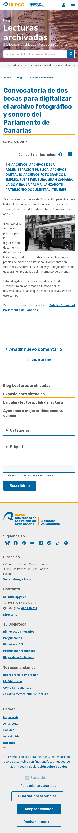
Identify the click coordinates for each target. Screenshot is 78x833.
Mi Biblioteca (12, 681)
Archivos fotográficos (44, 174)
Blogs (20, 77)
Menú (73, 5)
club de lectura (37, 694)
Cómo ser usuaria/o (17, 687)
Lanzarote (53, 184)
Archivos (19, 164)
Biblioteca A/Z (13, 644)
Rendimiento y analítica (38, 786)
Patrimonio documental (28, 189)
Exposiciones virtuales (24, 394)
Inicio (7, 77)
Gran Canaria (60, 179)
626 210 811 (29, 608)
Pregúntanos (12, 638)
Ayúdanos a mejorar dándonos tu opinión (33, 413)
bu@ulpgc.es (17, 597)
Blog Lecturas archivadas (27, 385)
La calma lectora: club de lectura (33, 402)
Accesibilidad (12, 736)
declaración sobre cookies (48, 766)
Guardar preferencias (37, 796)
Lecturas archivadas (41, 77)
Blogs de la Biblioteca (18, 657)
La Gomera (15, 184)
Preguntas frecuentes (19, 651)
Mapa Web (10, 717)
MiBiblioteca (63, 5)
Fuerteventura (33, 179)
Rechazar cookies (39, 822)
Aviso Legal (11, 723)
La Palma (34, 184)
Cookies (8, 730)
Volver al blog (41, 360)
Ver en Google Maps (17, 579)
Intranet (9, 743)
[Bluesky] (7, 543)
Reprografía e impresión (20, 675)
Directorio (10, 614)
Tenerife (59, 189)
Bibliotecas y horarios (18, 631)
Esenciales (38, 778)
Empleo (12, 179)
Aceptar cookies (39, 809)
